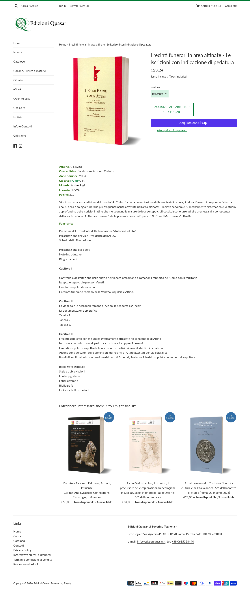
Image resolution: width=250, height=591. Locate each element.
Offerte (18, 80)
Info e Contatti (22, 126)
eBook (17, 89)
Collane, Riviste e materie (29, 70)
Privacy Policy (22, 550)
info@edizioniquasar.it (151, 541)
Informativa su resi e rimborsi (32, 554)
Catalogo (19, 61)
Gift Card (19, 107)
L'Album (75, 180)
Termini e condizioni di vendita (32, 559)
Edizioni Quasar (42, 583)
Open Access (21, 98)
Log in (62, 5)
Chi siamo (19, 135)
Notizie (18, 117)
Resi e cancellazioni (25, 564)
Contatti (18, 545)
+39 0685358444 (183, 541)
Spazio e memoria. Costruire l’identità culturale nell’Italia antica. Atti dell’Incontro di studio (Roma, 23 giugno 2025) (208, 487)
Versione (155, 87)
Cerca (17, 536)
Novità (17, 52)
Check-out (231, 5)
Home (17, 43)
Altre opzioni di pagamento (172, 130)
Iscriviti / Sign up (79, 5)
